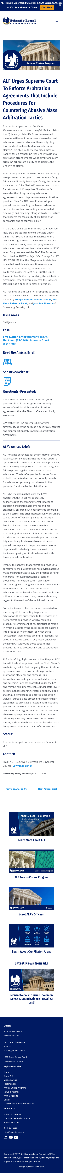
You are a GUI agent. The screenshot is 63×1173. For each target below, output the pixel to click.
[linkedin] (6, 1137)
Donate (7, 1099)
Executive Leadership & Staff (17, 1118)
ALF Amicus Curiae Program (31, 877)
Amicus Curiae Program (15, 1087)
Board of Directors (12, 1114)
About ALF (8, 1076)
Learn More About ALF (31, 840)
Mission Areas (10, 1080)
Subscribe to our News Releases (19, 1103)
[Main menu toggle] (56, 20)
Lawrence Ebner (22, 765)
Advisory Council (11, 1122)
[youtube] (11, 1137)
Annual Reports (11, 1095)
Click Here (46, 7)
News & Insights (11, 1091)
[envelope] (16, 1137)
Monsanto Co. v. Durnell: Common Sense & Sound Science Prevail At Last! (31, 998)
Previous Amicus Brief (16, 788)
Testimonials (10, 1083)
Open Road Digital (36, 1166)
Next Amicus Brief (49, 788)
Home (6, 1072)
